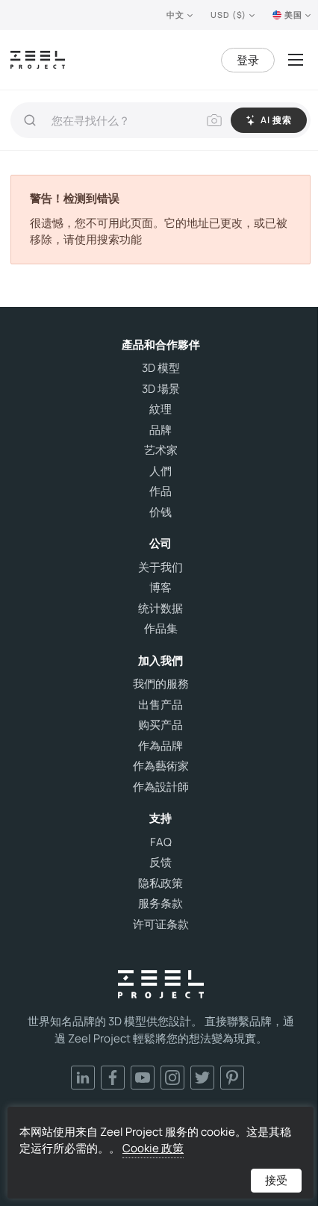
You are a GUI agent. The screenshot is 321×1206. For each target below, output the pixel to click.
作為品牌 (160, 746)
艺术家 (161, 450)
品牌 (160, 430)
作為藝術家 (161, 766)
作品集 (161, 628)
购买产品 (160, 725)
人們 (160, 471)
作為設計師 (161, 787)
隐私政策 (160, 883)
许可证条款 (161, 924)
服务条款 (160, 903)
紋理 (160, 409)
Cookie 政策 (153, 1148)
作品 (160, 491)
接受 (276, 1180)
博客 (160, 587)
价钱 (160, 512)
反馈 (160, 862)
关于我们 (160, 567)
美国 (293, 14)
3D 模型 (161, 368)
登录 (248, 60)
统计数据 (160, 608)
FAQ (161, 842)
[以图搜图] (214, 120)
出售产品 (160, 704)
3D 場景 (161, 389)
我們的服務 (161, 684)
